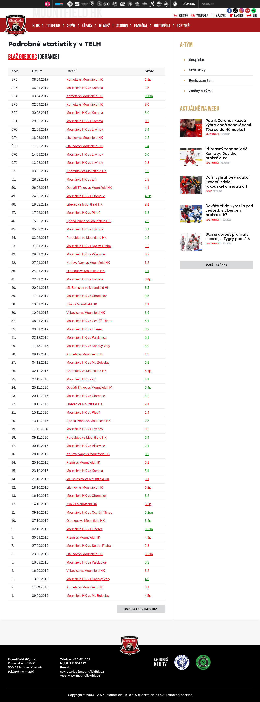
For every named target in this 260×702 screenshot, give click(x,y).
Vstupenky (202, 15)
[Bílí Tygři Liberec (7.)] (114, 4)
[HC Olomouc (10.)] (137, 4)
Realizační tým (201, 80)
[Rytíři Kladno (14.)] (166, 4)
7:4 (147, 129)
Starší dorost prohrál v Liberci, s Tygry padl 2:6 (228, 236)
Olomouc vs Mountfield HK (85, 271)
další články (216, 264)
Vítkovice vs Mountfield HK (85, 312)
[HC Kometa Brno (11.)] (144, 4)
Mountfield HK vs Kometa (84, 88)
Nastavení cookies (178, 695)
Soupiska (196, 60)
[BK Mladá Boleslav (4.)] (91, 4)
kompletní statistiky (141, 609)
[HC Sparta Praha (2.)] (77, 4)
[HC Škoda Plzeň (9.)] (130, 4)
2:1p (148, 79)
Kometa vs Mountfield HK (84, 79)
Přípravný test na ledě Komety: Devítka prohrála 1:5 (227, 153)
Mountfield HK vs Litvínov (84, 129)
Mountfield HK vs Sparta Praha (88, 246)
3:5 (147, 287)
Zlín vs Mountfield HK (81, 304)
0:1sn (149, 96)
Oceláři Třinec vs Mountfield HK (89, 187)
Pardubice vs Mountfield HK (86, 237)
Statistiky (197, 70)
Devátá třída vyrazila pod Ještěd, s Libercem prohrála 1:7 (229, 210)
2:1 (147, 204)
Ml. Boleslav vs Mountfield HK (87, 287)
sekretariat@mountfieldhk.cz (82, 671)
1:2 (147, 138)
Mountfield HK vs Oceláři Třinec (89, 321)
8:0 (147, 104)
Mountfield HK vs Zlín (81, 179)
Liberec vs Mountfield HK (84, 204)
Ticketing (53, 26)
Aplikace (221, 15)
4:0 (147, 579)
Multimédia (162, 26)
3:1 (147, 229)
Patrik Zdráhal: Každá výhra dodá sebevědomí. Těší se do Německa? (229, 125)
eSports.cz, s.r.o (150, 695)
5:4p (148, 371)
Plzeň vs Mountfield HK (83, 462)
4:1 (147, 187)
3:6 (147, 312)
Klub (36, 26)
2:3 (147, 162)
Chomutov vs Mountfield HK (86, 171)
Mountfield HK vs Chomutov (86, 296)
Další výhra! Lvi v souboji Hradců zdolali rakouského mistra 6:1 (228, 182)
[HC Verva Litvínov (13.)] (159, 4)
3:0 (147, 113)
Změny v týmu (201, 91)
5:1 (147, 321)
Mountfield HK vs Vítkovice (85, 254)
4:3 (147, 354)
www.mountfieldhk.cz (84, 675)
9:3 (147, 296)
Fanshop (238, 15)
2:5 (147, 221)
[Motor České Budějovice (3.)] (84, 4)
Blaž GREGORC (22, 57)
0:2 (147, 121)
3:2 (147, 262)
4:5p (148, 595)
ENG (255, 15)
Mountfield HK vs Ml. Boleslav (87, 362)
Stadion (122, 26)
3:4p (148, 279)
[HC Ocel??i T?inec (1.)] (70, 4)
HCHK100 (183, 15)
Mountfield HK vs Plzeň (83, 212)
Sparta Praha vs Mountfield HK (88, 221)
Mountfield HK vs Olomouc (85, 196)
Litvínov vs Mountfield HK (84, 138)
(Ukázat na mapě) (21, 671)
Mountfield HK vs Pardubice (86, 337)
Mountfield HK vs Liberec (84, 329)
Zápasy (87, 26)
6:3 (147, 212)
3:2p (148, 487)
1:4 (147, 146)
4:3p (148, 196)
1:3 (147, 88)
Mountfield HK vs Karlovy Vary (88, 346)
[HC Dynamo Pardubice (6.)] (106, 4)
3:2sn (149, 512)
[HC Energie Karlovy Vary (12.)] (152, 4)
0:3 (147, 429)
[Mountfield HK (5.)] (99, 4)
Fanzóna (140, 26)
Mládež (104, 26)
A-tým (71, 26)
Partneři (183, 26)
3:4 (147, 437)
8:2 (147, 562)
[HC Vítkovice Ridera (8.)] (122, 4)
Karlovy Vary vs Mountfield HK (88, 262)
